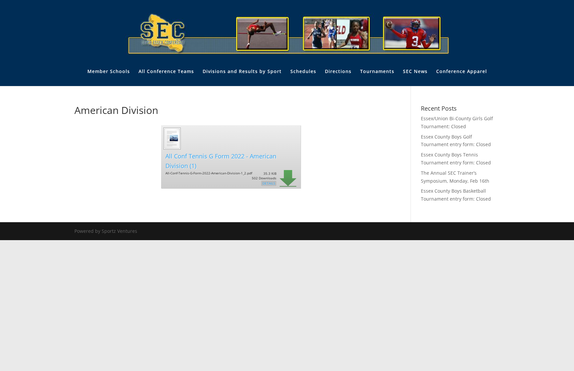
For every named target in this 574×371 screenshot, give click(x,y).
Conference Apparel (461, 71)
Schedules (303, 71)
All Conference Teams (166, 71)
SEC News (415, 71)
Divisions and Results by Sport (242, 71)
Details (268, 183)
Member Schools (108, 71)
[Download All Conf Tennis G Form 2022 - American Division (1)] (172, 148)
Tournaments (377, 71)
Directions (338, 71)
